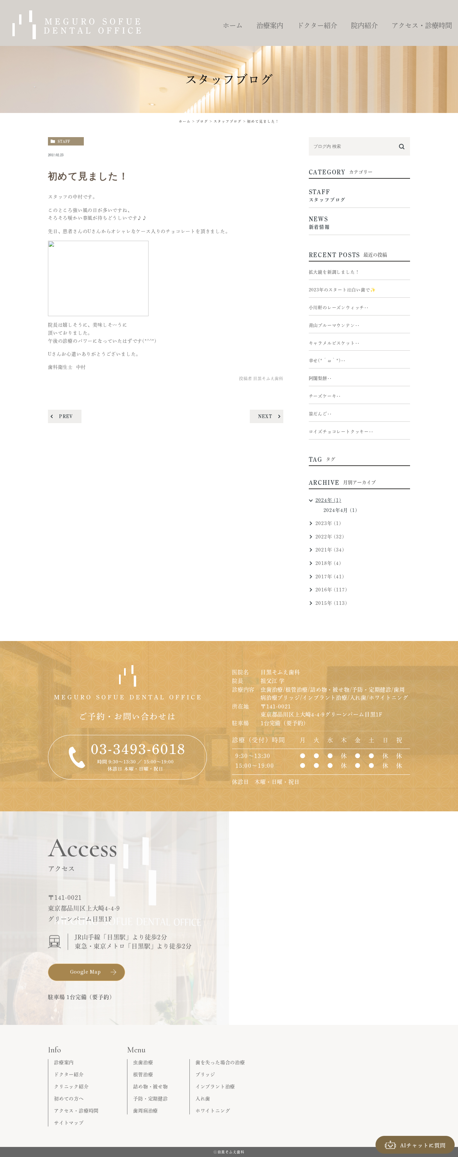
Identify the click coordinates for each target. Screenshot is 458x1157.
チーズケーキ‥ (325, 396)
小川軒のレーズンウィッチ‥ (339, 307)
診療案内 (64, 1062)
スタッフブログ (228, 121)
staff (64, 141)
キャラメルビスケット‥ (334, 343)
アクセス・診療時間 (76, 1110)
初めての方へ (69, 1098)
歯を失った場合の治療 (220, 1062)
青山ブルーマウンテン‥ (334, 325)
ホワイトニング (212, 1110)
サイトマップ (69, 1122)
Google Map (85, 971)
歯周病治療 (145, 1110)
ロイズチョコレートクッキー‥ (341, 431)
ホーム (185, 121)
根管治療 (143, 1074)
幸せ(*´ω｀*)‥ (327, 360)
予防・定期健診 (150, 1098)
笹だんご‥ (320, 414)
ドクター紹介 (69, 1074)
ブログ (202, 121)
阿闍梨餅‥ (320, 378)
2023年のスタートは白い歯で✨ (342, 290)
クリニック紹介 (71, 1086)
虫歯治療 (143, 1062)
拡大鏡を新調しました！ (334, 272)
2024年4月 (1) (340, 510)
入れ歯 (202, 1098)
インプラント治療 (215, 1086)
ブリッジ (205, 1074)
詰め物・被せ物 (150, 1086)
